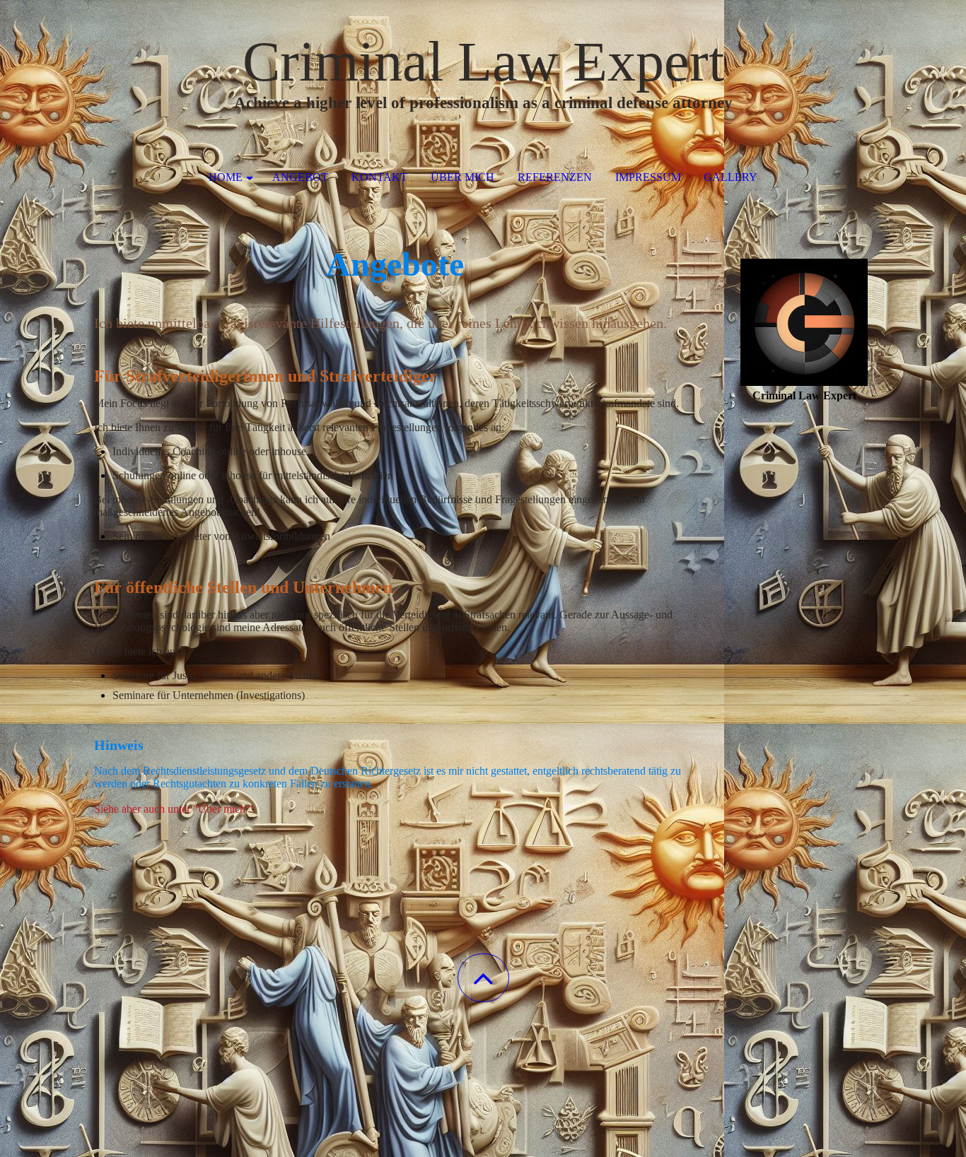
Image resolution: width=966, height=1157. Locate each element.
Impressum (648, 177)
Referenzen (555, 177)
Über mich (462, 177)
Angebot (300, 177)
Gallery (730, 177)
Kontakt (379, 177)
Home (226, 177)
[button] (483, 977)
